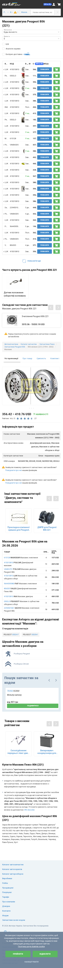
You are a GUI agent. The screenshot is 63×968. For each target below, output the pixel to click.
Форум (5, 915)
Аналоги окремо (13, 49)
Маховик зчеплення (21, 557)
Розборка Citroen (21, 664)
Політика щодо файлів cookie (31, 946)
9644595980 (15, 226)
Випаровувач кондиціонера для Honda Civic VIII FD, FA (46, 751)
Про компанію (8, 902)
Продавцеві (7, 888)
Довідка (6, 906)
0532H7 (15, 634)
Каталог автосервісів (12, 869)
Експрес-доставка (14, 54)
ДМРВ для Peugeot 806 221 (46, 528)
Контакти (6, 911)
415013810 (14, 69)
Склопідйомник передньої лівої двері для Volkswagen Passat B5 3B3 (18, 751)
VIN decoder (29, 810)
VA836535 (14, 145)
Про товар (27, 358)
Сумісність (41, 358)
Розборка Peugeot (22, 654)
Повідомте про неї (13, 470)
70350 (13, 691)
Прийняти (18, 954)
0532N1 (34, 634)
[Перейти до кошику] (59, 4)
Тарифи (5, 897)
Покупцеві (7, 892)
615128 (13, 138)
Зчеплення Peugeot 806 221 (35, 316)
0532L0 (13, 76)
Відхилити (45, 954)
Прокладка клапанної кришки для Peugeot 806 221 (18, 528)
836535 (13, 245)
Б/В (7, 44)
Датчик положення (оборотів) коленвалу (15, 294)
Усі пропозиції (11, 358)
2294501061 (15, 207)
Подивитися (32, 706)
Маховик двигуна (18, 596)
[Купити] (56, 69)
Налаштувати (31, 962)
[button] (48, 4)
